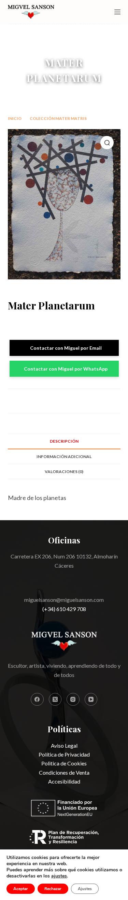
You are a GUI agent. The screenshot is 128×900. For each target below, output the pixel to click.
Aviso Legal (64, 745)
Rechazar (52, 888)
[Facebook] (37, 699)
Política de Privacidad (64, 754)
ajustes (59, 876)
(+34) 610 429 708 (64, 609)
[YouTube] (91, 699)
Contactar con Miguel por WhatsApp (66, 369)
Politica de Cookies (64, 763)
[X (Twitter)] (55, 699)
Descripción (64, 441)
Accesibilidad (64, 781)
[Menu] (117, 12)
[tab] (64, 441)
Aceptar (20, 888)
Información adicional (64, 456)
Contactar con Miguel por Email (66, 348)
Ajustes (85, 888)
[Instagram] (73, 699)
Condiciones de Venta (64, 772)
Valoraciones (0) (64, 471)
